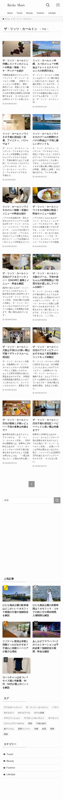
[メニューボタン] (58, 5)
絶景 (44, 729)
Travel (10, 754)
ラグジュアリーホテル (14, 723)
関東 (52, 729)
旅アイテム (9, 729)
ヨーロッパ (53, 718)
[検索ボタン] (48, 5)
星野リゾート (24, 729)
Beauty (10, 761)
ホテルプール (24, 713)
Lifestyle (11, 774)
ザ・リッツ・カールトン (37, 707)
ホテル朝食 (39, 713)
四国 (30, 723)
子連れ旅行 (41, 723)
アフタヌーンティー (13, 707)
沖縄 (36, 729)
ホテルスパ (9, 713)
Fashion (11, 767)
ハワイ (55, 707)
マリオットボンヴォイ (34, 718)
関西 (6, 734)
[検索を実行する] (57, 500)
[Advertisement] (31, 539)
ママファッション (12, 718)
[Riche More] (16, 5)
